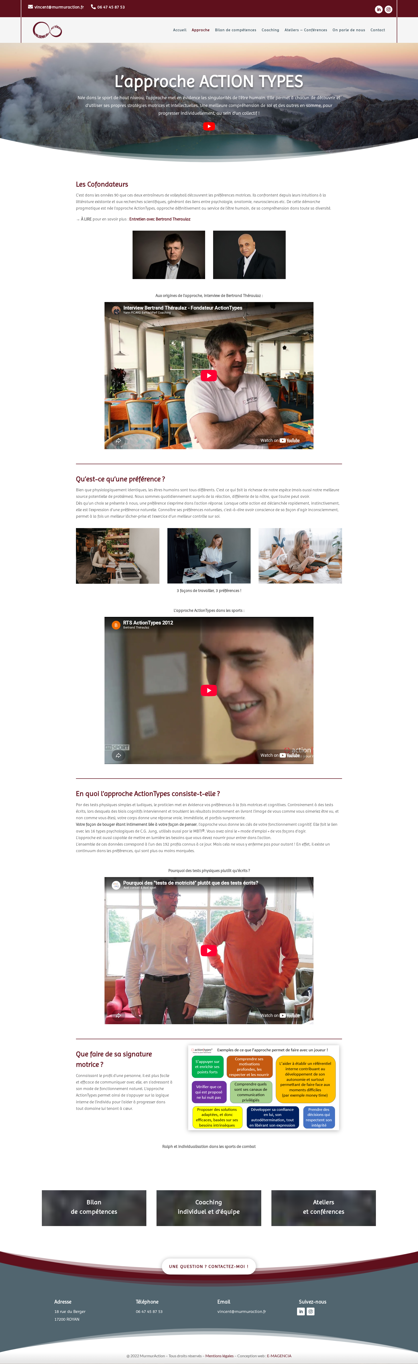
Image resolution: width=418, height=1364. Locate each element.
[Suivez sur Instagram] (388, 9)
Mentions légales (219, 1355)
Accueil (180, 30)
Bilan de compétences (235, 30)
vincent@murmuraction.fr (59, 7)
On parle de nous (349, 30)
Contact (378, 30)
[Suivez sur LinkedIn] (379, 9)
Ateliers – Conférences (306, 30)
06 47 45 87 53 (111, 7)
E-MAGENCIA (279, 1355)
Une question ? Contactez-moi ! (209, 1266)
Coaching (270, 30)
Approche (201, 30)
